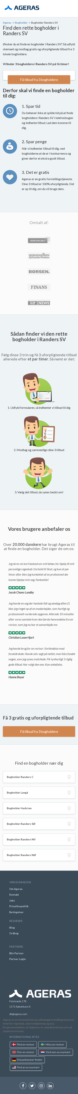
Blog (12, 927)
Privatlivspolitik (18, 906)
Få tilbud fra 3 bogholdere (39, 79)
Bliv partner (16, 953)
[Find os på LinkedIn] (51, 1086)
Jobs (12, 900)
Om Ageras (16, 888)
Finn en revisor (25, 1052)
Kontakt (14, 894)
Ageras (7, 22)
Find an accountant (28, 1067)
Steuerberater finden (29, 1059)
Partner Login (17, 959)
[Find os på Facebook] (24, 1086)
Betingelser (16, 912)
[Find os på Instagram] (42, 1086)
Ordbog (14, 933)
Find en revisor (25, 1044)
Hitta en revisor (54, 1044)
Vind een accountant (57, 1052)
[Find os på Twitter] (33, 1086)
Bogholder (21, 22)
